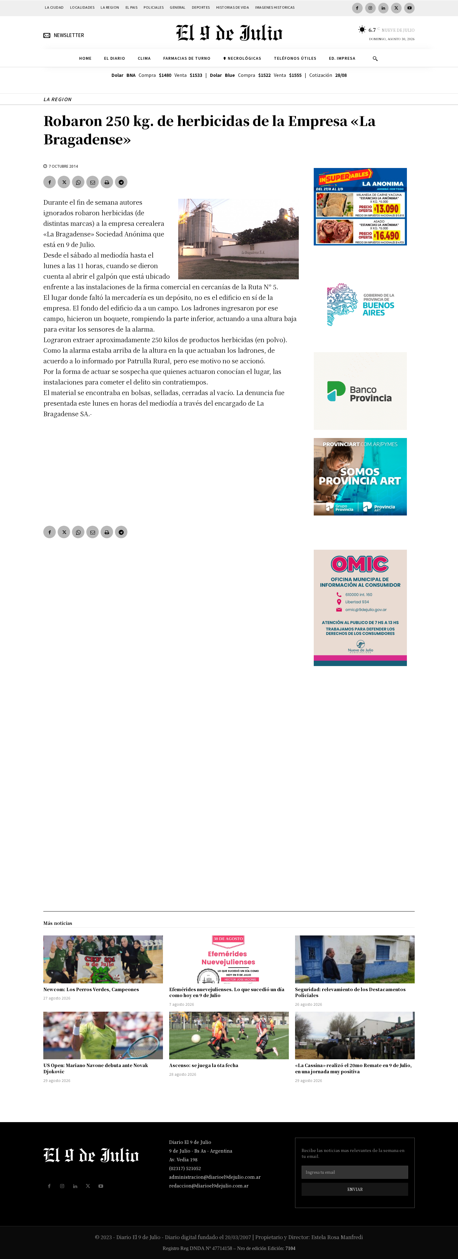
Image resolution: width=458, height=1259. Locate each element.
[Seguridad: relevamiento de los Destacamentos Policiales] (355, 959)
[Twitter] (396, 8)
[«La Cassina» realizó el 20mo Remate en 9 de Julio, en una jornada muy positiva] (355, 1036)
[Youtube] (409, 8)
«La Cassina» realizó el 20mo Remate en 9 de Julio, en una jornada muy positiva (353, 1068)
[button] (375, 58)
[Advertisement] (171, 470)
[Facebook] (357, 8)
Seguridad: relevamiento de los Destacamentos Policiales (350, 992)
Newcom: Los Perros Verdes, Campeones (91, 989)
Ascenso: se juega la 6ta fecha (203, 1065)
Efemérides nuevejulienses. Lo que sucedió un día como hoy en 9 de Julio (226, 992)
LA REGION (57, 99)
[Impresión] (107, 182)
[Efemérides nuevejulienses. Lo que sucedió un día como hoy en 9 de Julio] (229, 959)
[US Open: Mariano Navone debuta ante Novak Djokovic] (103, 1036)
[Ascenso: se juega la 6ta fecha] (229, 1036)
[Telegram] (121, 182)
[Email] (92, 182)
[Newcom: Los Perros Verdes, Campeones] (103, 959)
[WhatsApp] (78, 182)
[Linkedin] (383, 8)
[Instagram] (370, 8)
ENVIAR (355, 1189)
